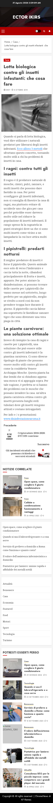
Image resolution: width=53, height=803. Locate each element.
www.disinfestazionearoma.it (22, 418)
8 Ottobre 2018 (21, 90)
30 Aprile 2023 (33, 787)
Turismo (7, 640)
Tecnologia (9, 634)
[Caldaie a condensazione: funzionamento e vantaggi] (12, 506)
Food (5, 615)
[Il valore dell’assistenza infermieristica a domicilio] (12, 733)
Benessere (8, 590)
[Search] (44, 31)
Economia (8, 602)
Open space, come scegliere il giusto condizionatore (34, 485)
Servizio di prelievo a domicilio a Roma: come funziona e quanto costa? (36, 712)
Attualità (7, 583)
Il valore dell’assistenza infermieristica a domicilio (36, 734)
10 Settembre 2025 (35, 721)
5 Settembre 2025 (34, 741)
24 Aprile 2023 (33, 516)
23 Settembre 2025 (35, 697)
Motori (6, 621)
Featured (8, 608)
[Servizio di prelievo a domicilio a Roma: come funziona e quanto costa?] (12, 711)
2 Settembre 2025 (35, 765)
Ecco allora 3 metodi (29, 148)
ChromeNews (41, 796)
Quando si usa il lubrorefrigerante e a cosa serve (35, 690)
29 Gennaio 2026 (34, 492)
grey (8, 90)
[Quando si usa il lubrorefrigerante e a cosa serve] (12, 690)
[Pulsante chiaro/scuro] (38, 31)
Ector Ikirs (26, 17)
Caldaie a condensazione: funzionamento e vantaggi (33, 507)
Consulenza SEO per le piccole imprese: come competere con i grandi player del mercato (36, 778)
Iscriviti (49, 31)
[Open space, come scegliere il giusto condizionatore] (12, 484)
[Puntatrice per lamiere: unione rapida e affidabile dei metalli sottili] (12, 755)
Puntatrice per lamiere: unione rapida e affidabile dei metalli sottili (24, 568)
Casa (7, 60)
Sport (6, 627)
